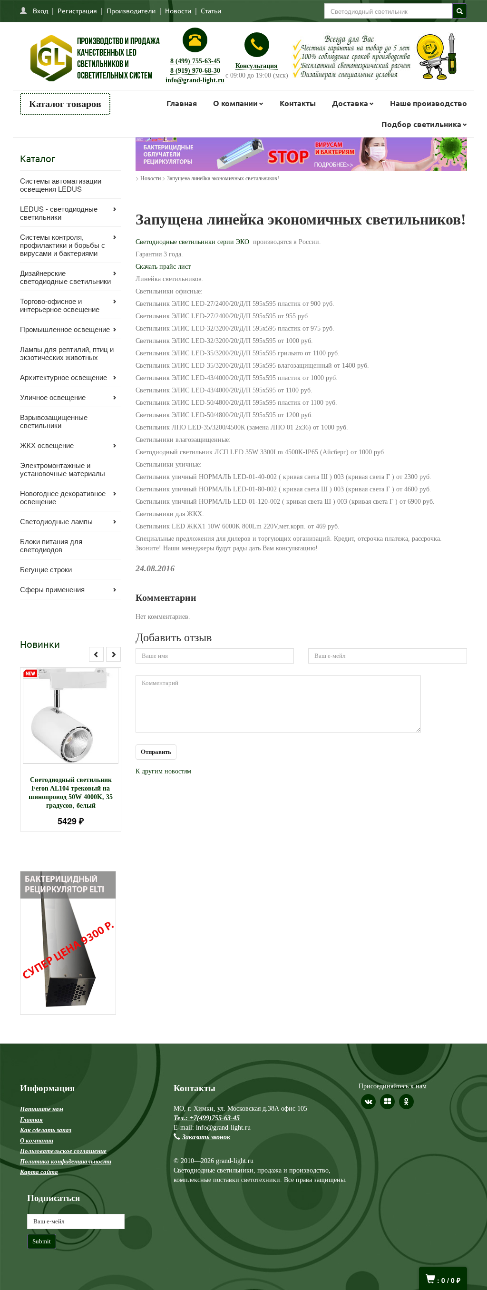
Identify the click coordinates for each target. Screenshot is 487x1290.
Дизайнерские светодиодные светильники (65, 277)
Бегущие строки (46, 569)
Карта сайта (39, 1171)
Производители (131, 10)
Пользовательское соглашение (63, 1150)
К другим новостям (163, 771)
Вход (40, 10)
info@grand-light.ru (195, 80)
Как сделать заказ (45, 1130)
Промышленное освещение (65, 329)
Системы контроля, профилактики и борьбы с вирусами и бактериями (62, 245)
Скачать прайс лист (163, 266)
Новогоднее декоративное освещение (63, 497)
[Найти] (459, 11)
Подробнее (83, 723)
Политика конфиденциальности (65, 1161)
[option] (71, 749)
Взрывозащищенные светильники (54, 421)
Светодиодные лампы (56, 521)
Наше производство (428, 103)
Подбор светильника (421, 124)
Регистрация (77, 10)
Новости (178, 10)
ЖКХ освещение (47, 445)
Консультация (256, 65)
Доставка (350, 103)
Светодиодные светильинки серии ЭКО (192, 241)
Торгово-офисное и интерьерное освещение (59, 305)
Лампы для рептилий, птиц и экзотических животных (67, 353)
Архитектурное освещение (63, 377)
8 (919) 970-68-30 (195, 70)
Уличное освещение (53, 397)
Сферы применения (52, 589)
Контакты (298, 103)
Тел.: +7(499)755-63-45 (207, 1118)
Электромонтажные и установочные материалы (62, 469)
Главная (181, 103)
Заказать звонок (206, 1137)
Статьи (211, 10)
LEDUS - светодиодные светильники (58, 213)
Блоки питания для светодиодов (51, 545)
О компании (235, 103)
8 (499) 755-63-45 (195, 61)
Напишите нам (41, 1109)
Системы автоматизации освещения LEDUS (60, 185)
